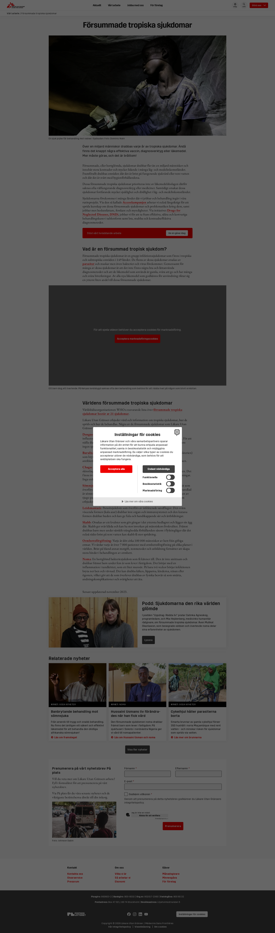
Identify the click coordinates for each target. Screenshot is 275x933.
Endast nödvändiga (159, 469)
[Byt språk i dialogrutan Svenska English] (176, 432)
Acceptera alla (116, 469)
